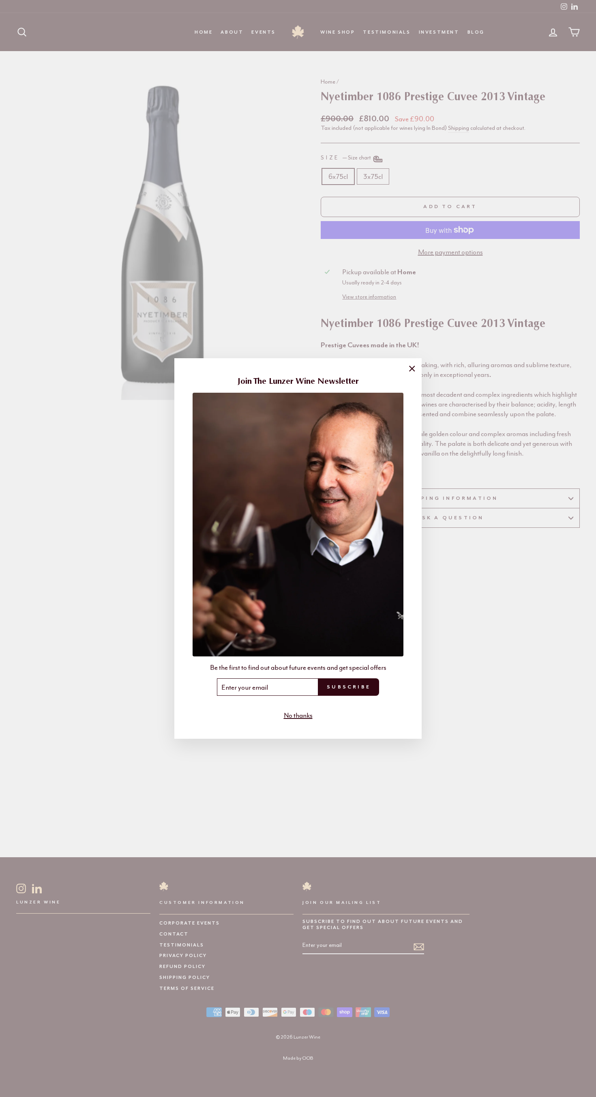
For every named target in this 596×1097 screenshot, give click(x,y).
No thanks (298, 715)
